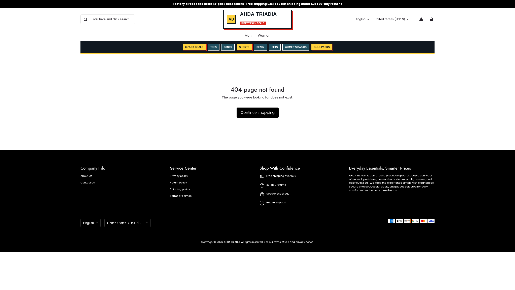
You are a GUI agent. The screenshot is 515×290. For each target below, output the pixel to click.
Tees (213, 47)
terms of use (281, 242)
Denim (260, 47)
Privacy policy (179, 176)
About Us (86, 176)
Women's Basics (296, 47)
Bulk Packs (322, 47)
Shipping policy (180, 189)
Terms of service (181, 196)
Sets (275, 47)
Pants (228, 47)
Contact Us (87, 182)
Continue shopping (258, 112)
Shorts (244, 47)
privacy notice (304, 242)
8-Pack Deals (194, 47)
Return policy (178, 182)
